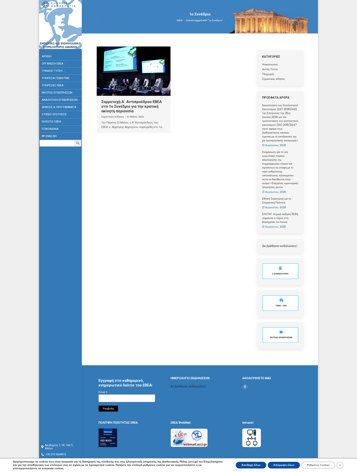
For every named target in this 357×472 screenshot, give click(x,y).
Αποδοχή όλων (251, 465)
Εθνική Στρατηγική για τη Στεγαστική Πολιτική (276, 200)
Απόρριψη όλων (283, 465)
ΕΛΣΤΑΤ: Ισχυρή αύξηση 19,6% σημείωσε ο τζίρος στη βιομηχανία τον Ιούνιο (280, 218)
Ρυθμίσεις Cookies (318, 465)
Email (103, 392)
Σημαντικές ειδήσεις (112, 116)
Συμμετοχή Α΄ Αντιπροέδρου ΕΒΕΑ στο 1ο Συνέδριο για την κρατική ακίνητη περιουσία (131, 106)
